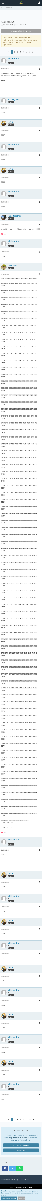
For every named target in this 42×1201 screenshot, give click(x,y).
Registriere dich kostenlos (19, 1138)
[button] (39, 3)
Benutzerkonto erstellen (21, 1145)
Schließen (21, 1198)
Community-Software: (21, 1187)
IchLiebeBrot (8, 25)
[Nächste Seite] (33, 52)
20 (29, 52)
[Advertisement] (21, 15)
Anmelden (21, 1150)
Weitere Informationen (9, 1198)
